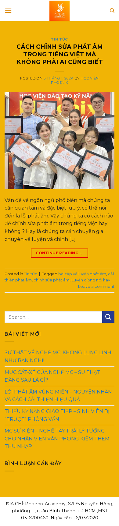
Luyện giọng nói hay (90, 280)
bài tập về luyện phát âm (82, 274)
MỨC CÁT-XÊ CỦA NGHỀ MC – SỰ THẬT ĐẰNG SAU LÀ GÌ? (52, 376)
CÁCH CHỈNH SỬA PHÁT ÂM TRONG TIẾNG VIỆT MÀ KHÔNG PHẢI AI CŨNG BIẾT (59, 54)
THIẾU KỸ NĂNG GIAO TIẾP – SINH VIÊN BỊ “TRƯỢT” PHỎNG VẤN (57, 415)
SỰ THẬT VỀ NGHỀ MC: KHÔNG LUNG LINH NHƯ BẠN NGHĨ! (58, 356)
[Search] (112, 10)
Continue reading (59, 253)
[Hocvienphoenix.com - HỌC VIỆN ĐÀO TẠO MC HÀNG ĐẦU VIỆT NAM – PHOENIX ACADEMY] (59, 10)
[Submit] (108, 317)
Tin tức (59, 39)
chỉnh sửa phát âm (52, 280)
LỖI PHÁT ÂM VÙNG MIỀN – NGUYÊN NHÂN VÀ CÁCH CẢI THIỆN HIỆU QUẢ (58, 396)
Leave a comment (96, 286)
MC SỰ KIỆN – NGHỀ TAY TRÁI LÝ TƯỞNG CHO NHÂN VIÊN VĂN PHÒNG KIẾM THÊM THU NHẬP (57, 438)
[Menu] (8, 10)
